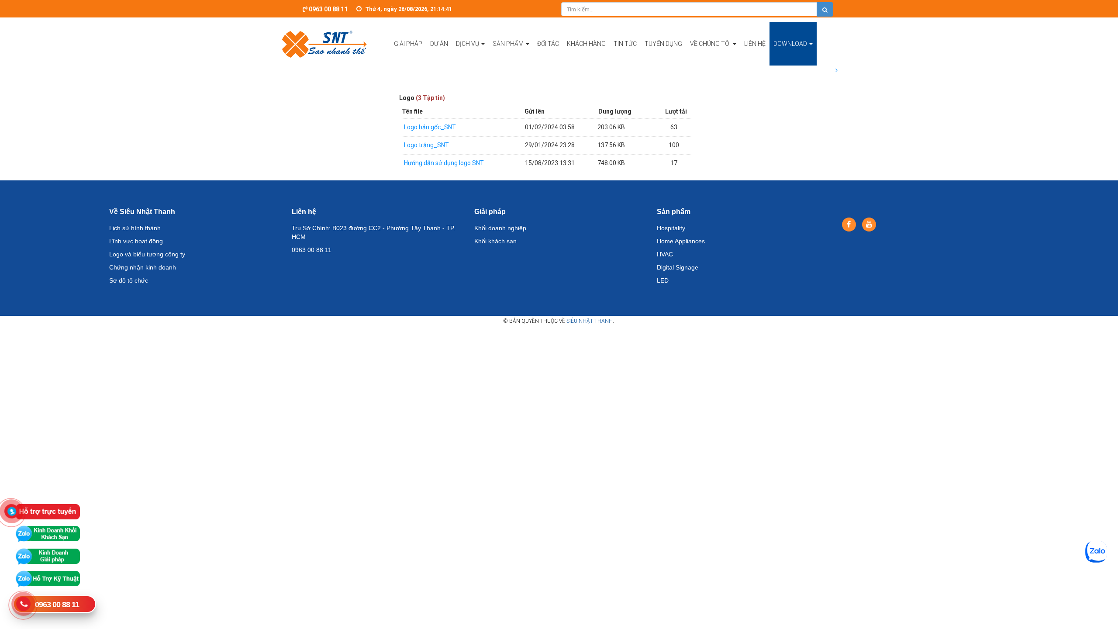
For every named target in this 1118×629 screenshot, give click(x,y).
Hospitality (671, 228)
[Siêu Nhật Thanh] (324, 43)
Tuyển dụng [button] (663, 43)
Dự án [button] (439, 43)
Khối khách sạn (495, 241)
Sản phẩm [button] (509, 43)
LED (663, 280)
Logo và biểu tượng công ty (147, 254)
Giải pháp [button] (408, 43)
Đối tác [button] (548, 43)
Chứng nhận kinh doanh (142, 267)
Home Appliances (681, 241)
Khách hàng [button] (586, 43)
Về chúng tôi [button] (711, 43)
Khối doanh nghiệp (500, 228)
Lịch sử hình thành (135, 228)
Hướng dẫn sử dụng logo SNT (444, 162)
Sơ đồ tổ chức (128, 280)
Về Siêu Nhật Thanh (142, 211)
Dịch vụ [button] (468, 43)
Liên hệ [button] (755, 43)
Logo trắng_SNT (426, 145)
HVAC (665, 254)
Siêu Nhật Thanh (589, 321)
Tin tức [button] (625, 43)
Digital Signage (677, 267)
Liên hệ (304, 211)
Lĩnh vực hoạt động (136, 241)
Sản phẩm (673, 211)
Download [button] (790, 43)
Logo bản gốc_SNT (430, 127)
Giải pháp (490, 211)
